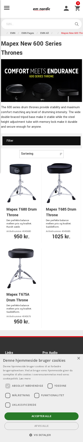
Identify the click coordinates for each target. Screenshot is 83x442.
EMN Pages (28, 33)
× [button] (78, 358)
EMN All (44, 33)
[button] (41, 434)
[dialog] (41, 398)
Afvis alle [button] (41, 426)
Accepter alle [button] (41, 416)
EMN (12, 33)
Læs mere (25, 378)
